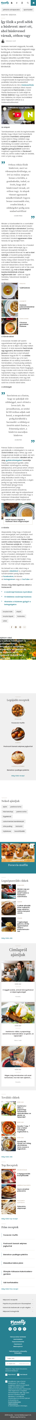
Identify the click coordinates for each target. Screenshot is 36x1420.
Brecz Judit (18, 1040)
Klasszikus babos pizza (13, 1263)
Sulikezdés (20, 885)
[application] (18, 649)
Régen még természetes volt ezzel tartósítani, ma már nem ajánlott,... (18, 1076)
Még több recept (18, 776)
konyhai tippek (8, 616)
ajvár (5, 807)
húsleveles (21, 616)
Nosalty (18, 996)
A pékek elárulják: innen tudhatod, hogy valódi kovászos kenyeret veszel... (24, 909)
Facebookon (8, 576)
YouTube (25, 579)
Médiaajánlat (18, 1346)
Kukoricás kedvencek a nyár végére (16, 1307)
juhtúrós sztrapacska (11, 10)
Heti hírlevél (23, 1374)
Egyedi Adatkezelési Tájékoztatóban (14, 1403)
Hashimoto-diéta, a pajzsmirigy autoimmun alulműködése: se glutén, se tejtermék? (18, 1034)
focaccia (18, 719)
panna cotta (21, 812)
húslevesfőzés (27, 85)
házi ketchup (8, 812)
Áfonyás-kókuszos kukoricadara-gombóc (18, 1272)
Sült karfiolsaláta (10, 1282)
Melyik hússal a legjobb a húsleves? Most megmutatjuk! (17, 520)
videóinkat (13, 571)
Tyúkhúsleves (24, 288)
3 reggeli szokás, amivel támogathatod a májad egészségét (18, 991)
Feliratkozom (24, 1364)
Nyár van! (18, 984)
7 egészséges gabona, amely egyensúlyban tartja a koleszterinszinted (23, 926)
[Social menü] (16, 3)
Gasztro (4, 15)
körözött (19, 826)
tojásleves (7, 831)
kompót (18, 743)
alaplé (18, 612)
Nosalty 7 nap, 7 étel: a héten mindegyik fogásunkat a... (23, 1129)
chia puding (7, 826)
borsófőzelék (20, 831)
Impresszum (18, 1344)
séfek (5, 621)
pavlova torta (15, 807)
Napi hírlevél (11, 1374)
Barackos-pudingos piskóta (18, 770)
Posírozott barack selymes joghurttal (18, 746)
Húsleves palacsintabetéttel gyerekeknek (26, 307)
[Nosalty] (5, 2)
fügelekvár (7, 816)
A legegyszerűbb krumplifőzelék (23, 1174)
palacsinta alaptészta (21, 1201)
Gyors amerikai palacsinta (23, 1190)
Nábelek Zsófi (11, 41)
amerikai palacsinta (24, 1185)
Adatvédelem (18, 1339)
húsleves (22, 284)
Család (19, 902)
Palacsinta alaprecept (21, 1207)
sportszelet (28, 10)
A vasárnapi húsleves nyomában (18, 592)
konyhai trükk (7, 612)
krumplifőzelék (22, 1170)
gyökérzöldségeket (14, 460)
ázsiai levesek (24, 319)
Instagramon (9, 579)
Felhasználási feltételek (18, 1337)
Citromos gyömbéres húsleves (23, 324)
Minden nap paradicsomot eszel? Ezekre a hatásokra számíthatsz (23, 892)
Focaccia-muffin (18, 723)
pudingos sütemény (18, 766)
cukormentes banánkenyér (13, 821)
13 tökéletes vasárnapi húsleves (17, 597)
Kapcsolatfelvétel (18, 1342)
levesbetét (22, 301)
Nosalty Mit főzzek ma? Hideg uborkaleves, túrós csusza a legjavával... (24, 1145)
